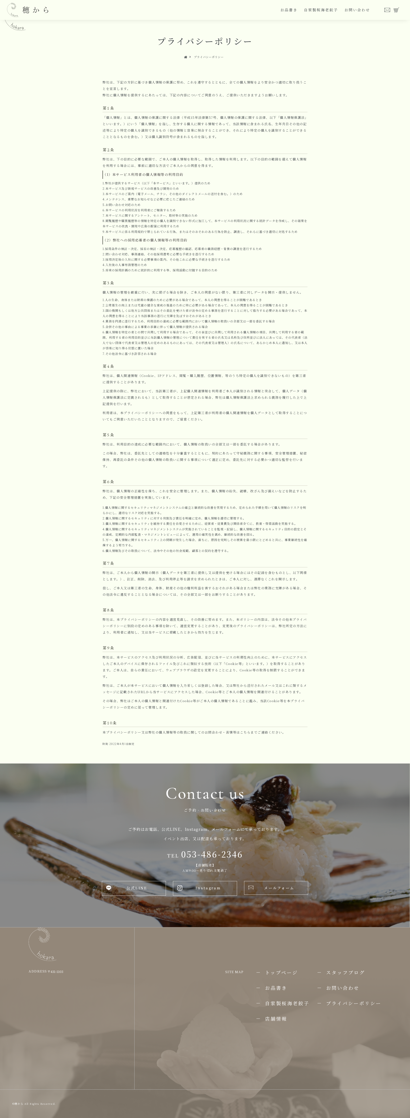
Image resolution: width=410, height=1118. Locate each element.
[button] (134, 888)
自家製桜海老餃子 (321, 9)
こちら (245, 732)
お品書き (288, 9)
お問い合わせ (357, 9)
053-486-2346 (205, 854)
